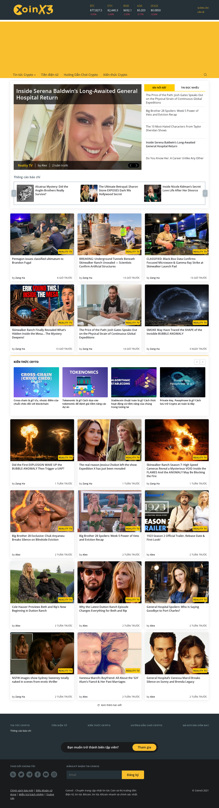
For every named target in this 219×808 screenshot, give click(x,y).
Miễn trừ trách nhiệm (31, 794)
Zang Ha (20, 277)
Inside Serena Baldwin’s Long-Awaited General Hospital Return (170, 144)
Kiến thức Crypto (115, 75)
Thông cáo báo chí (27, 177)
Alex (44, 165)
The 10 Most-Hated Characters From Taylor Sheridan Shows (173, 128)
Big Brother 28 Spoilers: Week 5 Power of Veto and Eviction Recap (172, 112)
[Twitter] (21, 774)
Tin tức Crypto (23, 75)
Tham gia (144, 747)
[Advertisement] (109, 46)
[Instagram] (54, 774)
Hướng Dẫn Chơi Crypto (81, 75)
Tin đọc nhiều (190, 87)
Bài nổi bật (159, 87)
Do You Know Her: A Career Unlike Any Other (171, 160)
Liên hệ (200, 12)
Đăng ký (133, 775)
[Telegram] (29, 774)
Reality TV (25, 165)
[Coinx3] (33, 10)
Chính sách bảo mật (21, 790)
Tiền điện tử (49, 75)
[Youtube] (46, 774)
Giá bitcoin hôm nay (196, 725)
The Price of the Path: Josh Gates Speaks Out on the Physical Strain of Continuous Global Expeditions (174, 98)
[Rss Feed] (13, 774)
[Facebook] (38, 774)
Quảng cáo (203, 8)
